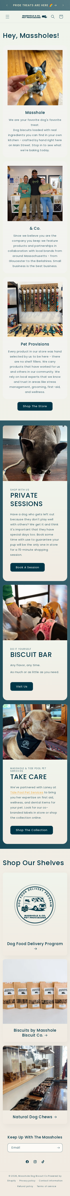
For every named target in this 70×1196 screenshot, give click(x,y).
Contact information (51, 1180)
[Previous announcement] (7, 5)
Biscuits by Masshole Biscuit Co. (35, 1033)
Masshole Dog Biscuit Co (32, 1175)
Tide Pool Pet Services (26, 792)
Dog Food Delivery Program (35, 944)
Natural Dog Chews (32, 1117)
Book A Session (27, 567)
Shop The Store (35, 406)
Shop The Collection (31, 830)
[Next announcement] (63, 5)
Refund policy (25, 1186)
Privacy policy (27, 1180)
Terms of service (46, 1186)
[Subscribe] (58, 1147)
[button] (7, 17)
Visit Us (21, 686)
